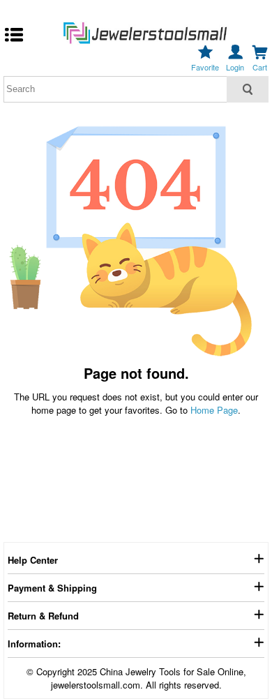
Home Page (214, 409)
